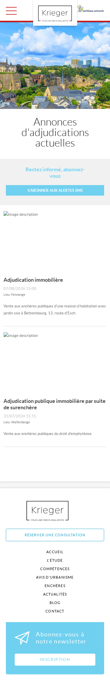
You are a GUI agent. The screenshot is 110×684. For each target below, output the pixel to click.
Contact (54, 611)
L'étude (55, 560)
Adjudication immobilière (33, 280)
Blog (55, 603)
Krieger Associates (54, 511)
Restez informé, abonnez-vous (55, 172)
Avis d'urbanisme (55, 577)
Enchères (55, 586)
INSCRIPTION (55, 659)
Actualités (55, 594)
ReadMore (11, 11)
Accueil (54, 552)
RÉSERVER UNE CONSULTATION (55, 535)
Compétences (55, 569)
